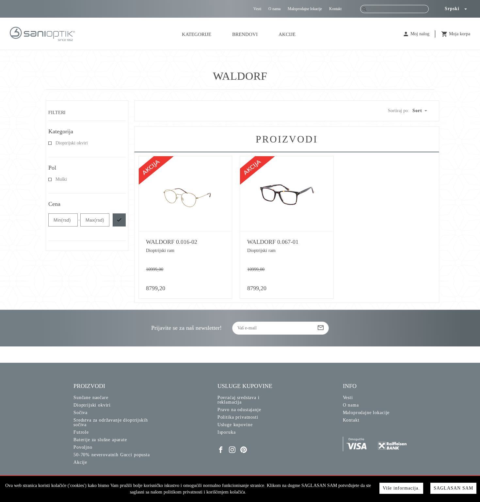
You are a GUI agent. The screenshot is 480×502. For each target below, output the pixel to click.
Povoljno (82, 447)
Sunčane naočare (90, 397)
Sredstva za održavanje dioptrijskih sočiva (110, 422)
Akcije (287, 34)
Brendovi (245, 34)
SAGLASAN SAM (453, 488)
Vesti (257, 9)
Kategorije (196, 34)
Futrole (81, 432)
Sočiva (80, 412)
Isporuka (226, 432)
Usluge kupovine (235, 424)
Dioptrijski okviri (72, 143)
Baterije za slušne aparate (100, 439)
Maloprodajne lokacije (305, 9)
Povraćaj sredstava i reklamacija (238, 400)
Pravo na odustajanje (239, 409)
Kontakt (335, 9)
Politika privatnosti (237, 417)
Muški (61, 179)
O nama (274, 9)
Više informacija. (401, 488)
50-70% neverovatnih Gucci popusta (111, 454)
